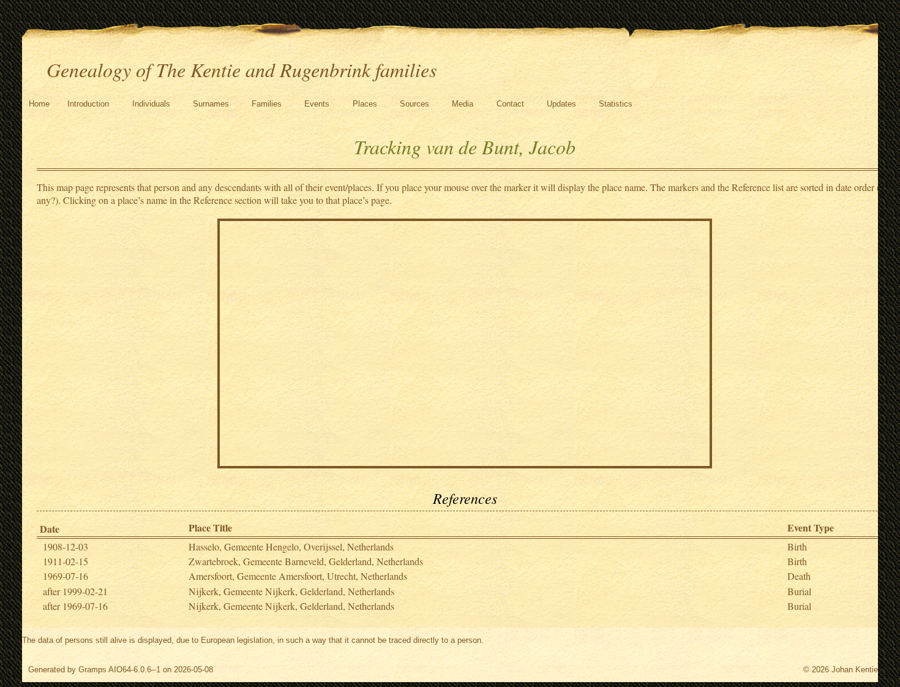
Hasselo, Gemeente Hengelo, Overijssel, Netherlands (291, 546)
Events (316, 103)
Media (462, 103)
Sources (414, 103)
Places (365, 103)
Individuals (151, 103)
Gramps (92, 669)
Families (267, 103)
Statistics (615, 103)
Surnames (211, 103)
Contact (510, 103)
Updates (561, 103)
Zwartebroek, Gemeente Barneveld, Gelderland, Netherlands (306, 561)
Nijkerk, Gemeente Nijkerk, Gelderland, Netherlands (291, 591)
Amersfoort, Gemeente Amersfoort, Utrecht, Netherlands (298, 575)
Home (39, 103)
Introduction (88, 103)
